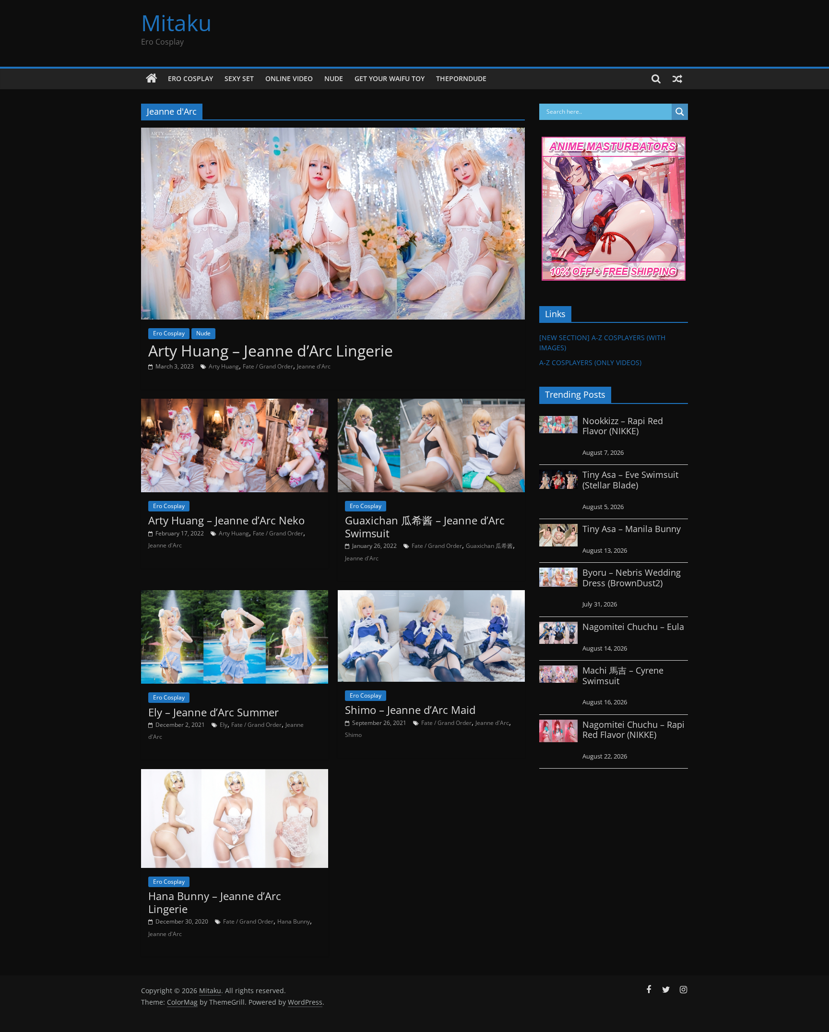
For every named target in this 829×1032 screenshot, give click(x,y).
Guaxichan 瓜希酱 (489, 546)
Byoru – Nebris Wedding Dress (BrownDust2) (631, 578)
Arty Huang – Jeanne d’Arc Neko (226, 520)
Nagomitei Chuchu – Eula (633, 626)
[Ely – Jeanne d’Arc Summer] (234, 596)
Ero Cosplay (190, 78)
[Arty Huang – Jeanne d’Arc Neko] (234, 404)
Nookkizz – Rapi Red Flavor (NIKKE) (622, 426)
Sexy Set (239, 78)
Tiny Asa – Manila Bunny (631, 528)
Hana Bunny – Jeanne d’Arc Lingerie (214, 902)
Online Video (289, 78)
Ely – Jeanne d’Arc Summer (213, 712)
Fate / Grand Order (268, 366)
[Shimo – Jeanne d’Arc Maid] (431, 596)
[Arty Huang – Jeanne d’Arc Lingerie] (333, 133)
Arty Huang (224, 366)
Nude (333, 78)
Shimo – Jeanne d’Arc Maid (410, 709)
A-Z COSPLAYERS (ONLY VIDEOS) (590, 362)
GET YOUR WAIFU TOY (390, 78)
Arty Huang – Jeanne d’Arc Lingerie (270, 350)
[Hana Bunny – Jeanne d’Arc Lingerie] (234, 775)
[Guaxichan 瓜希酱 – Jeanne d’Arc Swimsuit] (431, 404)
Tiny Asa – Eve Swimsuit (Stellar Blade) (630, 480)
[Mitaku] (151, 79)
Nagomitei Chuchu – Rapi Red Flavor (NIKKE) (633, 730)
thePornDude (461, 78)
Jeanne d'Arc (314, 366)
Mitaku (176, 22)
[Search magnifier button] (680, 112)
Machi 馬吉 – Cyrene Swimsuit (622, 675)
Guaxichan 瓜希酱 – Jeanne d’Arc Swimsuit (425, 526)
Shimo (353, 735)
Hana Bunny (293, 921)
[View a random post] (677, 79)
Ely (223, 725)
